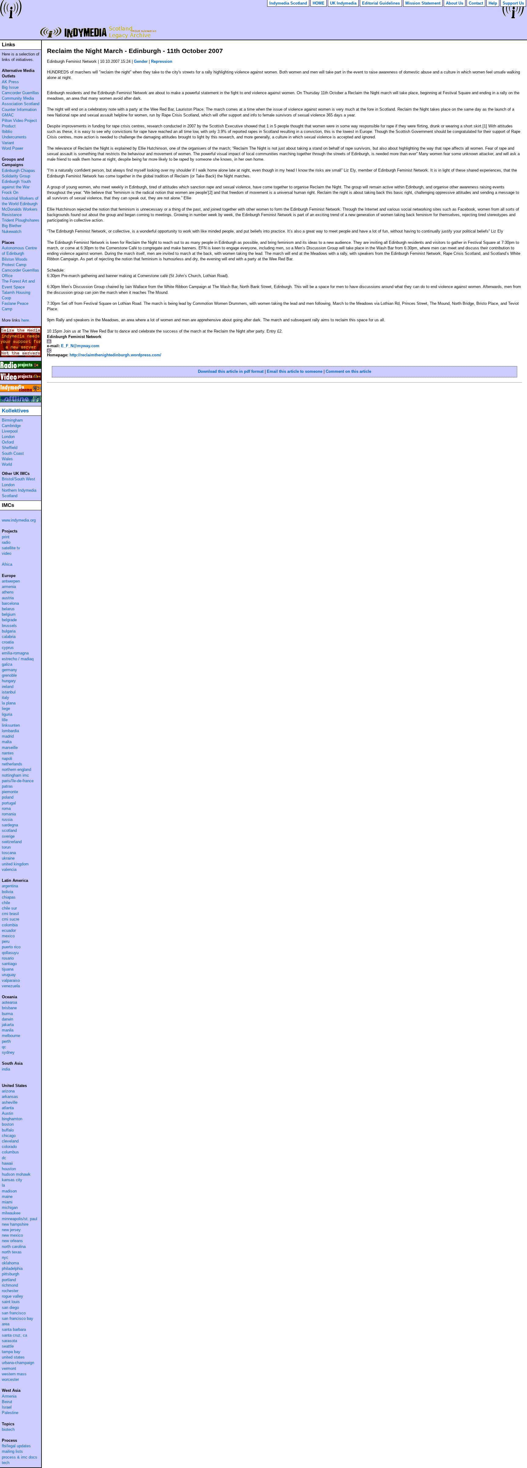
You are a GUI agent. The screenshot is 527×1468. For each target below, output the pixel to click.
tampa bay (11, 1351)
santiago (9, 963)
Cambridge (11, 425)
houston (9, 1169)
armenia (9, 586)
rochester (10, 1290)
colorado (9, 1146)
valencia (9, 869)
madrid (8, 736)
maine (7, 1196)
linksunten (11, 725)
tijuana (7, 969)
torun (6, 847)
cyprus (8, 647)
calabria (9, 636)
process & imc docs (19, 1457)
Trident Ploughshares (20, 220)
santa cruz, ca (14, 1335)
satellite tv (11, 548)
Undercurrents (14, 137)
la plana (9, 703)
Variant (8, 143)
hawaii (7, 1163)
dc (4, 1158)
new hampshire (15, 1224)
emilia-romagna (15, 653)
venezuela (11, 986)
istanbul (9, 692)
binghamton (12, 1119)
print (5, 537)
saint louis (11, 1301)
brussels (9, 625)
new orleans (12, 1240)
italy (5, 697)
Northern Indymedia (19, 490)
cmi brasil (10, 913)
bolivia (7, 891)
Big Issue (10, 87)
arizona (8, 1091)
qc (4, 1047)
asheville (9, 1102)
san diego (10, 1307)
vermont (9, 1368)
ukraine (8, 858)
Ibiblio (7, 131)
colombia (10, 925)
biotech (8, 1429)
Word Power (12, 148)
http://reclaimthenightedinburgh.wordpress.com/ (115, 355)
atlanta (8, 1108)
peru (5, 941)
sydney (8, 1052)
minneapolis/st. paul (19, 1219)
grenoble (9, 675)
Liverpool (10, 431)
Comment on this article (348, 371)
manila (7, 1030)
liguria (7, 714)
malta (7, 741)
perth (6, 1041)
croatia (8, 642)
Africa (7, 564)
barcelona (10, 603)
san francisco (14, 1313)
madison (9, 1191)
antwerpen (11, 581)
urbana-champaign (18, 1362)
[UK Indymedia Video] (20, 376)
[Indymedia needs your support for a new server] (20, 341)
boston (8, 1124)
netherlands (12, 764)
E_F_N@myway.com (80, 346)
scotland (9, 830)
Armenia (9, 1396)
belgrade (9, 620)
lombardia (10, 731)
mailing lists (12, 1451)
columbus (10, 1152)
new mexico (12, 1235)
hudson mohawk (16, 1174)
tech (5, 1462)
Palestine (10, 1412)
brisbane (9, 1008)
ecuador (9, 930)
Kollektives (15, 411)
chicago (9, 1135)
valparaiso (11, 980)
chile (6, 902)
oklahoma (10, 1263)
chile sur (9, 908)
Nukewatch (11, 231)
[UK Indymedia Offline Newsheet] (20, 399)
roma (6, 808)
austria (8, 598)
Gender (141, 61)
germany (9, 670)
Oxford (8, 442)
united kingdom (15, 864)
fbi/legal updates (16, 1446)
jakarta (8, 1024)
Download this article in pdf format (231, 371)
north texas (12, 1252)
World (7, 464)
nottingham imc (15, 775)
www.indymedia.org (19, 520)
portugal (9, 803)
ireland (7, 686)
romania (9, 814)
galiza (7, 664)
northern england (16, 769)
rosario (8, 958)
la (3, 1185)
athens (8, 592)
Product (9, 126)
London (8, 436)
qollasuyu (10, 952)
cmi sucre (10, 919)
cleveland (10, 1141)
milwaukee (11, 1213)
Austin (7, 1113)
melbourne (11, 1035)
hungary (9, 681)
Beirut (7, 1401)
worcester (10, 1379)
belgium (9, 614)
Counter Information (19, 109)
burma (7, 1013)
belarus (8, 609)
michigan (10, 1207)
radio (6, 542)
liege (6, 708)
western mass (14, 1374)
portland (9, 1279)
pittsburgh (10, 1274)
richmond (10, 1285)
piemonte (10, 791)
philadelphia (12, 1268)
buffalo (8, 1130)
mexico (8, 936)
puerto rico (11, 947)
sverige (8, 836)
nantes (8, 753)
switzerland (12, 841)
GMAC (8, 115)
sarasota (9, 1340)
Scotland (9, 495)
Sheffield (9, 447)
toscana (9, 852)
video (6, 553)
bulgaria (9, 631)
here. (25, 320)
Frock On (10, 192)
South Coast (13, 453)
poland (7, 797)
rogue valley (12, 1296)
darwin (7, 1019)
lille (5, 720)
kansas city (12, 1180)
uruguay (9, 974)
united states (13, 1357)
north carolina (14, 1246)
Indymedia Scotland (97, 32)
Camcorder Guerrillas (20, 93)
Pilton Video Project (19, 120)
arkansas (10, 1096)
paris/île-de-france (18, 781)
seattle (8, 1346)
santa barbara (14, 1329)
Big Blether (11, 225)
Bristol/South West (18, 479)
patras (7, 786)
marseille (10, 747)
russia (7, 819)
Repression (161, 61)
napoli (7, 758)
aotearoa (9, 1002)
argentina (10, 886)
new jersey (11, 1229)
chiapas (9, 897)
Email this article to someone (294, 371)
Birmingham (12, 420)
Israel (7, 1407)
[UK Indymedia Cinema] (20, 388)
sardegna (10, 825)
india (6, 1069)
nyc (5, 1257)
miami (7, 1202)
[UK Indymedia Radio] (20, 365)
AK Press (10, 82)
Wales (7, 459)
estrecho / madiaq (18, 659)
